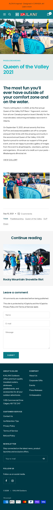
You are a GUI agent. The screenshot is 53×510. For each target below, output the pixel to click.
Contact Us (8, 416)
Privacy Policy (9, 307)
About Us (33, 375)
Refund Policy (9, 435)
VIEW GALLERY (10, 160)
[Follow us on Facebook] (6, 481)
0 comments (26, 213)
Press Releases (35, 390)
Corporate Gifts (36, 380)
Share (5, 224)
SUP (45, 219)
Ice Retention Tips (11, 421)
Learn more (27, 6)
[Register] (43, 459)
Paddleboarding (12, 61)
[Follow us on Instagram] (12, 481)
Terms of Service (26, 307)
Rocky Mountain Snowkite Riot (23, 279)
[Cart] (48, 14)
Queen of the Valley (33, 219)
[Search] (9, 14)
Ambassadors (35, 395)
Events (32, 385)
